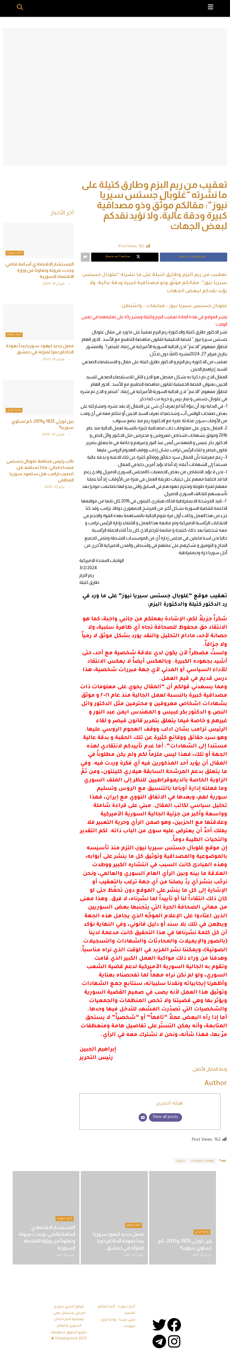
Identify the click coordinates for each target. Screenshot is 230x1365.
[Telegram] (159, 1341)
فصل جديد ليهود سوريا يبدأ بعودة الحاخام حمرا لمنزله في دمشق (118, 1241)
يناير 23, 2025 (54, 487)
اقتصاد (129, 1313)
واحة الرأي (14, 410)
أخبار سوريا (14, 253)
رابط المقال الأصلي (210, 1069)
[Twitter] (159, 1325)
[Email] (143, 1117)
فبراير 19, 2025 (54, 284)
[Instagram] (174, 1341)
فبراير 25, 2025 (53, 435)
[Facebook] (174, 1325)
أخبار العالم (14, 334)
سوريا (180, 1161)
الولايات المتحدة (202, 1161)
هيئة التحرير (170, 1103)
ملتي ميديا (127, 1320)
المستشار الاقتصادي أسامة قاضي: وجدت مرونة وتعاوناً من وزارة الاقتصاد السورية (39, 270)
